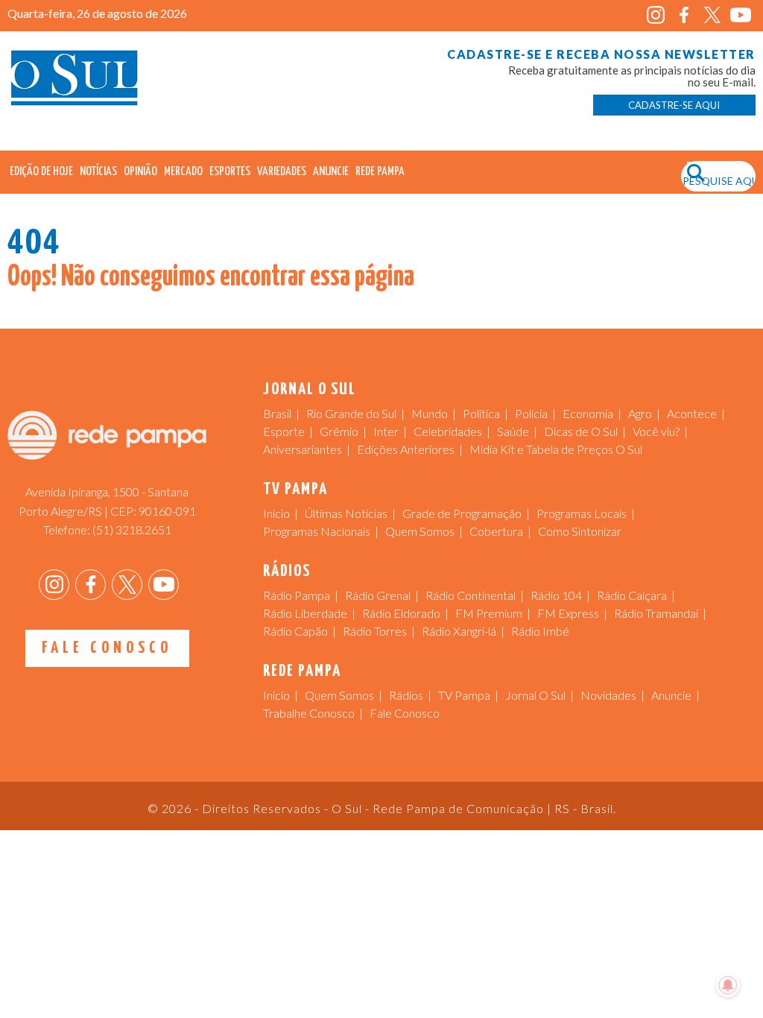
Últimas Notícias (346, 513)
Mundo (429, 413)
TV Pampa (464, 695)
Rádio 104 (556, 595)
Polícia (531, 413)
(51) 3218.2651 (131, 529)
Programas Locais (581, 513)
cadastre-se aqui (674, 105)
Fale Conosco (107, 648)
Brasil (277, 413)
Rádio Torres (375, 631)
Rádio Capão (295, 631)
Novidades (608, 695)
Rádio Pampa (296, 595)
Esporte (284, 431)
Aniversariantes (302, 449)
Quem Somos (420, 531)
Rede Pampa (380, 171)
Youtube (741, 15)
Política (481, 413)
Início (276, 513)
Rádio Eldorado (401, 613)
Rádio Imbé (540, 631)
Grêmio (339, 431)
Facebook (684, 15)
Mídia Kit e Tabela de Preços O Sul (555, 449)
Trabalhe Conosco (309, 713)
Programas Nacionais (316, 531)
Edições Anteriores (406, 449)
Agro (640, 413)
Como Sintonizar (579, 531)
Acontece (692, 413)
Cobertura (496, 531)
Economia (588, 413)
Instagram (656, 15)
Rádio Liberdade (305, 613)
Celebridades (448, 431)
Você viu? (656, 431)
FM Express (568, 613)
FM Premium (488, 613)
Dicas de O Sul (581, 431)
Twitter (712, 15)
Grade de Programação (462, 513)
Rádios (406, 695)
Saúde (513, 431)
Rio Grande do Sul (351, 413)
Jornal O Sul (74, 81)
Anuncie (331, 171)
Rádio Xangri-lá (459, 631)
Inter (386, 431)
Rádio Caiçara (632, 595)
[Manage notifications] (728, 985)
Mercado (183, 171)
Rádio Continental (470, 595)
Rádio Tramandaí (656, 613)
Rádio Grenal (378, 595)
